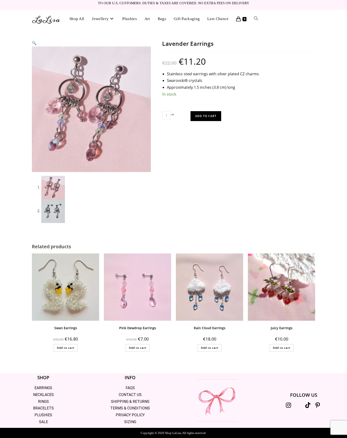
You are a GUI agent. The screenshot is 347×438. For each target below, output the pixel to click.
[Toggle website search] (256, 19)
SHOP (43, 378)
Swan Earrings (65, 328)
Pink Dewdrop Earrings (137, 328)
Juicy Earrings (281, 328)
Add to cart (205, 116)
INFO (130, 378)
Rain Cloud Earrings (209, 328)
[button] (34, 43)
